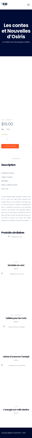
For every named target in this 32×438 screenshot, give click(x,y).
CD (16, 353)
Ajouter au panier (10, 146)
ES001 (8, 129)
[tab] (16, 158)
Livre (16, 262)
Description (16, 158)
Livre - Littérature (6, 120)
